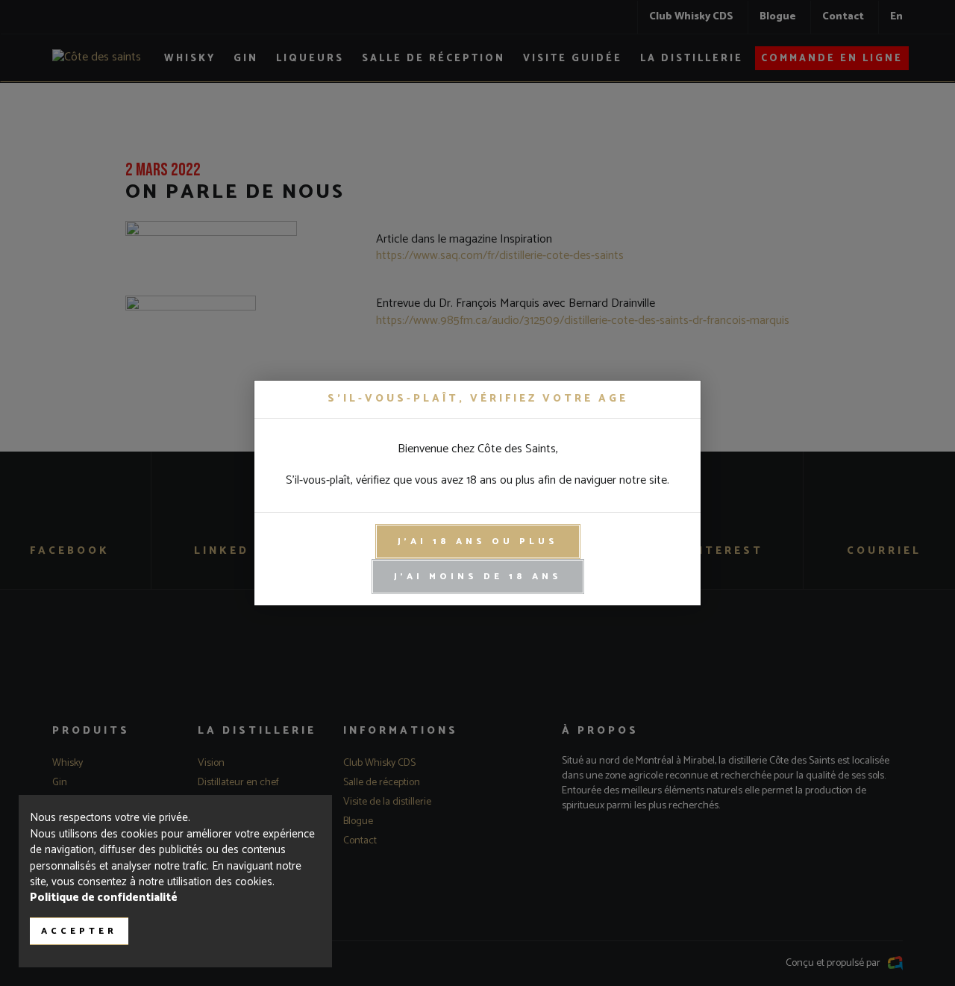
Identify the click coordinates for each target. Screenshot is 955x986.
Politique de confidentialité (104, 897)
